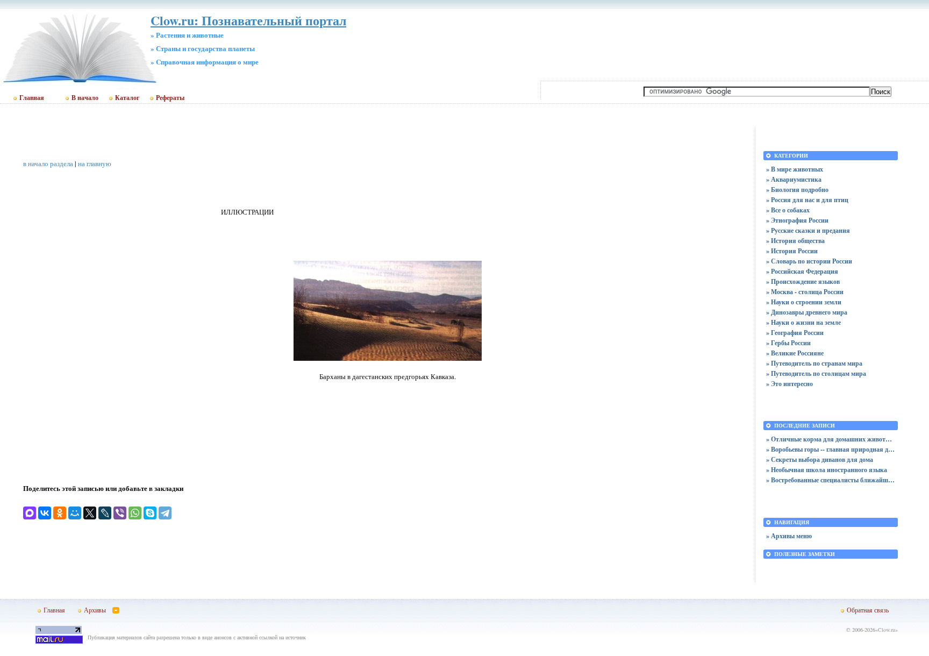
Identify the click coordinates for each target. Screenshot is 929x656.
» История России (792, 250)
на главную (94, 163)
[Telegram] (165, 513)
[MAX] (29, 513)
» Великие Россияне (795, 353)
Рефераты (170, 98)
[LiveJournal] (104, 513)
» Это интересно (789, 383)
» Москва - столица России (805, 291)
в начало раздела (48, 163)
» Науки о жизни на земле (803, 322)
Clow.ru (886, 629)
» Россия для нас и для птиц (807, 199)
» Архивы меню (789, 535)
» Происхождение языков (803, 281)
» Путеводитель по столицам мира (816, 373)
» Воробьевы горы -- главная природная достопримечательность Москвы (830, 449)
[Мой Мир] (74, 513)
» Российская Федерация (802, 271)
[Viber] (119, 513)
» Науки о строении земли (803, 301)
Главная (31, 98)
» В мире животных (794, 169)
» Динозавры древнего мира (806, 312)
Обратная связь (868, 609)
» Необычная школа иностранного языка (826, 469)
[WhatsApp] (134, 513)
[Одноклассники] (59, 513)
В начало (85, 98)
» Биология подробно (797, 189)
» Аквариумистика (793, 179)
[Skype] (150, 513)
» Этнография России (797, 220)
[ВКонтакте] (44, 513)
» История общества (795, 240)
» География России (795, 332)
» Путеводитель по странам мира (814, 363)
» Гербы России (788, 342)
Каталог (127, 98)
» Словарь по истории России (809, 261)
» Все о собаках (788, 210)
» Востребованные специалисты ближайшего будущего (830, 479)
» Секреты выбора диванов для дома (819, 459)
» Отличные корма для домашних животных (830, 439)
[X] (89, 513)
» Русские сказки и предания (808, 230)
